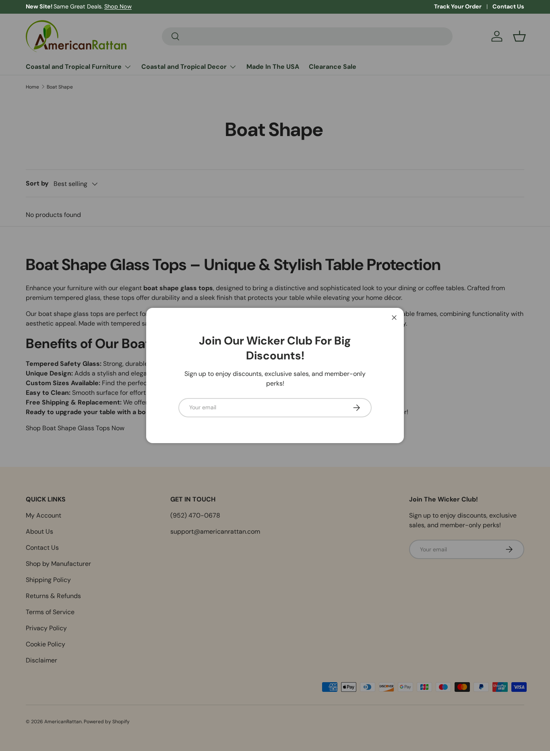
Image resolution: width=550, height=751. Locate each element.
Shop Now (118, 6)
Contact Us (508, 6)
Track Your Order (458, 6)
